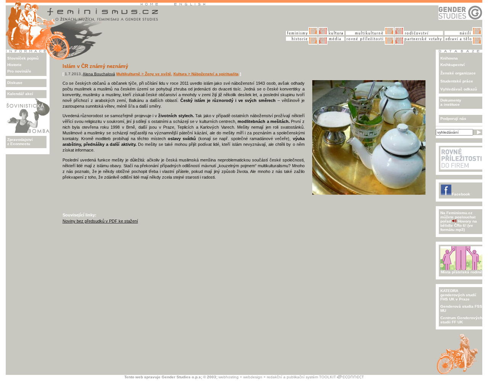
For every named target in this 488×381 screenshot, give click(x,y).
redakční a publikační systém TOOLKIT (301, 377)
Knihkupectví (452, 65)
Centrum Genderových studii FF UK (461, 320)
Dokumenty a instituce (450, 102)
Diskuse (14, 83)
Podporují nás (453, 118)
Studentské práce (456, 81)
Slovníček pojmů (23, 58)
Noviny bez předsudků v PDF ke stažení (100, 221)
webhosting (228, 377)
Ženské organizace (458, 73)
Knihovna (449, 58)
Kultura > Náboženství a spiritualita (206, 74)
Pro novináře (19, 71)
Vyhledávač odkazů (458, 89)
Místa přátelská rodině (461, 272)
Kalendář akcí (20, 94)
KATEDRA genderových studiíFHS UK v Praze (458, 295)
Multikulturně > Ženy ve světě (143, 74)
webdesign (252, 377)
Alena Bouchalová (99, 74)
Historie (14, 65)
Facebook (461, 194)
